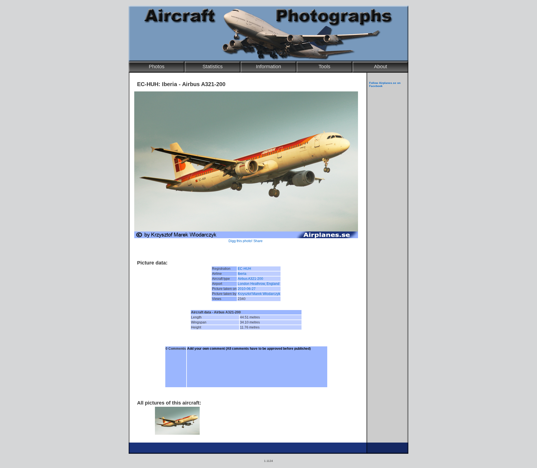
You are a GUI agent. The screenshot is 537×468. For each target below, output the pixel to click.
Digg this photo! (240, 241)
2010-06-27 (247, 289)
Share (258, 241)
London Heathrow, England (258, 284)
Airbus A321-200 (250, 279)
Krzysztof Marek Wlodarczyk (259, 294)
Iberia (242, 274)
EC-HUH (244, 269)
